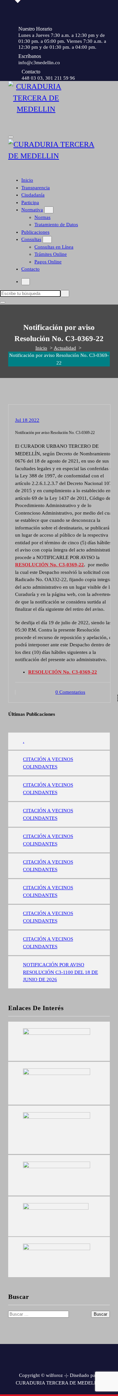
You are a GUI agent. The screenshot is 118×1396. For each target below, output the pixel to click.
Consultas (31, 239)
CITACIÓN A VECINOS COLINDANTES (48, 763)
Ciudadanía (33, 195)
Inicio (27, 180)
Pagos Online (48, 261)
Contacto (30, 269)
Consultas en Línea (53, 247)
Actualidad (65, 348)
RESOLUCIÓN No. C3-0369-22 (49, 564)
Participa (30, 202)
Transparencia (35, 187)
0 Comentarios (70, 692)
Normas (42, 217)
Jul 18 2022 (27, 420)
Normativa (32, 209)
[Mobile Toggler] (48, 209)
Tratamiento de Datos (56, 224)
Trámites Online (50, 254)
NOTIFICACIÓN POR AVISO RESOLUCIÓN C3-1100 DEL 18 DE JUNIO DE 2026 (60, 972)
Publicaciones (35, 232)
